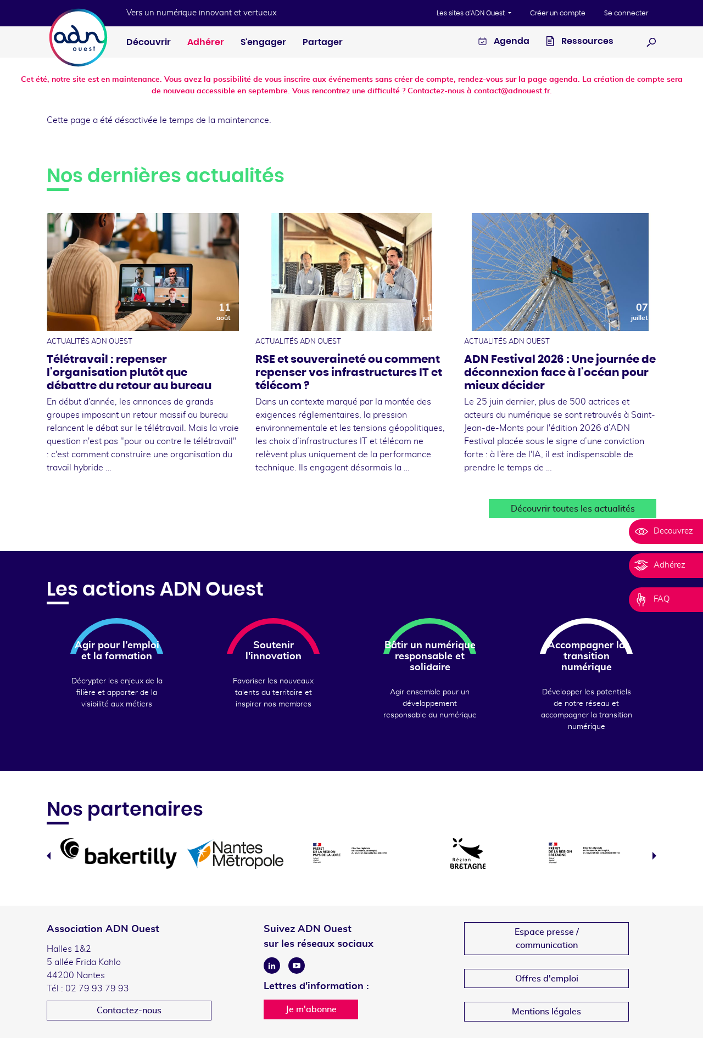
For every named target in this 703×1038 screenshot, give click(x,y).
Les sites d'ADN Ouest (471, 13)
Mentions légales (546, 1011)
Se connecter (626, 13)
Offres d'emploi (546, 978)
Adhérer (205, 42)
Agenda (510, 41)
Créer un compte (557, 13)
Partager (323, 42)
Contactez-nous (129, 1010)
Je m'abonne (311, 1009)
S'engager (263, 42)
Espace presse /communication (547, 939)
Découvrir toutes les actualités (573, 508)
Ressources (586, 41)
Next (654, 856)
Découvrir (148, 42)
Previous (49, 856)
